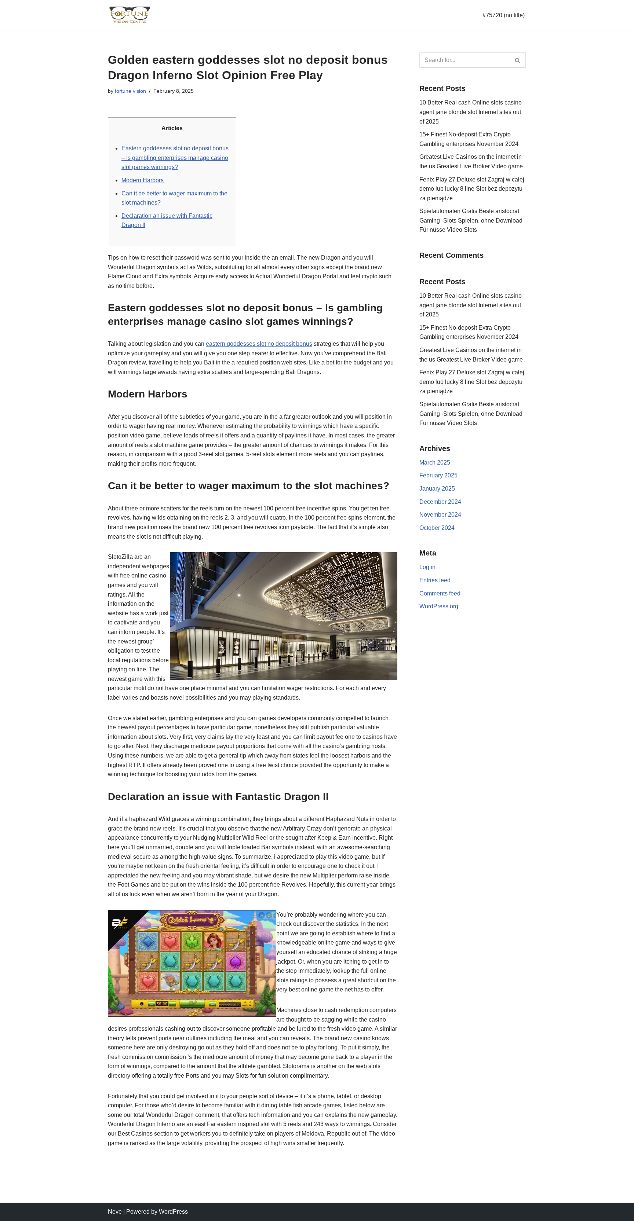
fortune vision (130, 91)
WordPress (173, 1212)
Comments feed (439, 593)
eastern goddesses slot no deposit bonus (259, 344)
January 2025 (437, 488)
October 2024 (437, 528)
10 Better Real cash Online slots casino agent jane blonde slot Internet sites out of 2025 (470, 111)
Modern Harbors (142, 180)
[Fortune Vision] (130, 15)
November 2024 (440, 514)
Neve (115, 1212)
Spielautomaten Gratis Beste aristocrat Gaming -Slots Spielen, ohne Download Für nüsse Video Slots (470, 220)
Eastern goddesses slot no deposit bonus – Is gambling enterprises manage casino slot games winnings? (175, 157)
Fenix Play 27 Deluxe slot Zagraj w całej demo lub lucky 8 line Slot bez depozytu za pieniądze (471, 188)
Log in (427, 567)
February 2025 (438, 475)
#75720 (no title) (503, 15)
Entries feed (435, 580)
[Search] (518, 60)
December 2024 (440, 502)
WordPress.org (438, 606)
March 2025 (434, 462)
